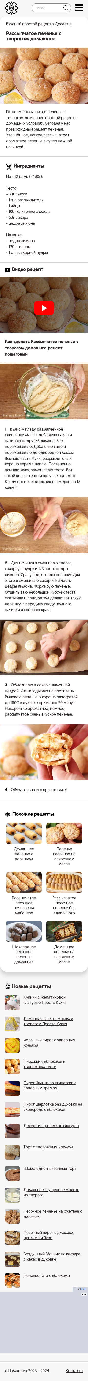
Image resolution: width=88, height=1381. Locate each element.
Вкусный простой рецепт (28, 24)
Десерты (63, 24)
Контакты (74, 1371)
